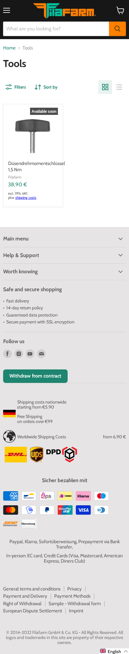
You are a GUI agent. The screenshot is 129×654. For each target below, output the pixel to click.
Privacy (74, 589)
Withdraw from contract (35, 376)
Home (9, 48)
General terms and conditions (31, 589)
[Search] (117, 29)
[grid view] (105, 87)
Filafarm (15, 177)
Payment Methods (72, 596)
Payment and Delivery (25, 596)
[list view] (119, 87)
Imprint (76, 611)
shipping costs (25, 197)
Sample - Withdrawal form (75, 603)
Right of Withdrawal (22, 603)
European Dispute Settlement (32, 611)
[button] (114, 651)
